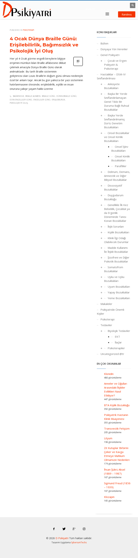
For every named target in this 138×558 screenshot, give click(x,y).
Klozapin (109, 497)
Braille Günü (48, 96)
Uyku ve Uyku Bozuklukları (114, 279)
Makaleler (106, 304)
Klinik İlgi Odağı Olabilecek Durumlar (116, 240)
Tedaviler (106, 325)
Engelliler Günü (41, 99)
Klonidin (109, 374)
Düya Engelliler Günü (21, 99)
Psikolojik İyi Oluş (19, 103)
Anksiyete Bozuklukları (112, 86)
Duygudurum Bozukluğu (113, 197)
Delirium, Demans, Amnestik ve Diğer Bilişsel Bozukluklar (117, 176)
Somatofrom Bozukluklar (113, 269)
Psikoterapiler (116, 348)
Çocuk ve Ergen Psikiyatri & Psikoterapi (115, 64)
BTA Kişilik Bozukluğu (117, 405)
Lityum (108, 438)
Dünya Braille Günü (66, 96)
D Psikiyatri (62, 538)
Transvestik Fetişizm (117, 428)
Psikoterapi (28, 30)
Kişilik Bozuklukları (118, 232)
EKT (117, 336)
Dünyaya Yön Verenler (114, 49)
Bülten (104, 43)
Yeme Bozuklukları (119, 298)
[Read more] (78, 65)
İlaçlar (118, 342)
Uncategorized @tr (112, 354)
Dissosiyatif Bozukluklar (113, 187)
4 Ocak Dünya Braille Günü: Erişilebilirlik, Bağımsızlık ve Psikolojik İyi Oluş (44, 45)
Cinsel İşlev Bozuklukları (119, 148)
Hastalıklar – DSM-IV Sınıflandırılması (111, 76)
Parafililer (120, 166)
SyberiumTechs (79, 542)
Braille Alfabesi (32, 96)
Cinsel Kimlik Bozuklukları (120, 158)
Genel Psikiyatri (109, 55)
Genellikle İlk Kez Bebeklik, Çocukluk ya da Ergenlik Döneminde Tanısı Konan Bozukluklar (117, 213)
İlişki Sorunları (116, 226)
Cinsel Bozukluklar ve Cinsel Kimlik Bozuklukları (116, 137)
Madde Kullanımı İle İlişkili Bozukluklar (116, 249)
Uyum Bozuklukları (119, 286)
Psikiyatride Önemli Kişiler (110, 311)
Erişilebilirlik (58, 99)
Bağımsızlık (18, 96)
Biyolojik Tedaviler (119, 331)
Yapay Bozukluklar (119, 292)
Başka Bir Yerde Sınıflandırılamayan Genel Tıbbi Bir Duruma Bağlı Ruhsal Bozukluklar (116, 101)
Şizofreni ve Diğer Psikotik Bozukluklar (116, 259)
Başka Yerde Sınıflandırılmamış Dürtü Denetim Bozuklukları (114, 121)
